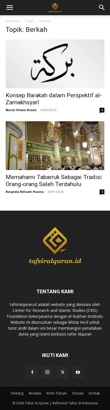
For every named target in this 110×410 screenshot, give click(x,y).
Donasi (77, 393)
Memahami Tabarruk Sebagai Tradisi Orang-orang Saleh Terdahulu (54, 181)
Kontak (94, 393)
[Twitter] (62, 372)
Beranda (12, 21)
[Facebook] (32, 372)
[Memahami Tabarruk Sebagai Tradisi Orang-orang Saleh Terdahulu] (55, 145)
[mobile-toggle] (10, 7)
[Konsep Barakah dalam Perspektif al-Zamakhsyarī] (55, 63)
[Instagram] (47, 372)
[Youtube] (77, 372)
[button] (102, 7)
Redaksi (35, 393)
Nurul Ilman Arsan (21, 110)
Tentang (16, 393)
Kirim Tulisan (57, 393)
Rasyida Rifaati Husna (25, 191)
